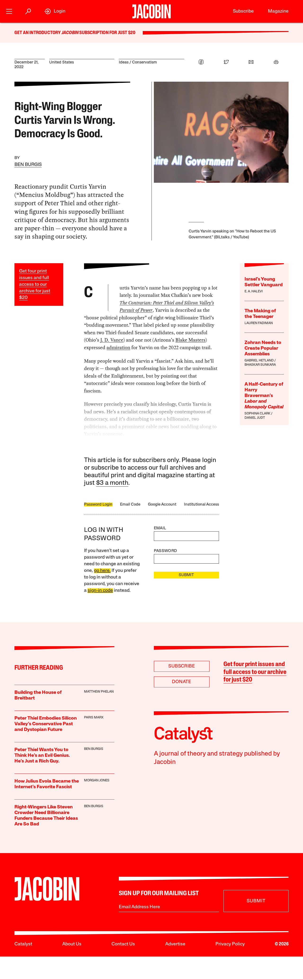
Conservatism (144, 62)
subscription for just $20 (107, 33)
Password (165, 551)
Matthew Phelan (99, 692)
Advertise (175, 944)
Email (160, 528)
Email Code (130, 505)
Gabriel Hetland (259, 360)
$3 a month (112, 483)
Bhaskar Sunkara (260, 365)
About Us (71, 944)
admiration (118, 347)
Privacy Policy (230, 944)
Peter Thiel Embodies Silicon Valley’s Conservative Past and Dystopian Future (45, 724)
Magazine (278, 11)
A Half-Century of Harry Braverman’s (264, 395)
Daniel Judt (255, 418)
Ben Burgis (28, 164)
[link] (54, 11)
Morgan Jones (96, 780)
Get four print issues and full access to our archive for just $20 (34, 284)
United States (61, 62)
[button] (9, 11)
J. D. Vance (111, 339)
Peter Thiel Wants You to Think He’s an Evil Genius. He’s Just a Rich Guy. (42, 756)
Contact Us (123, 944)
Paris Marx (93, 717)
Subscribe (243, 11)
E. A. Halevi (254, 291)
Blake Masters (190, 339)
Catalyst (23, 944)
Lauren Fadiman (259, 323)
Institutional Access (201, 505)
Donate (181, 682)
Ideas (124, 62)
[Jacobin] (151, 11)
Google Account (162, 505)
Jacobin (70, 33)
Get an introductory (38, 33)
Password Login (98, 505)
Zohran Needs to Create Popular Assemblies (263, 348)
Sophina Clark (257, 413)
